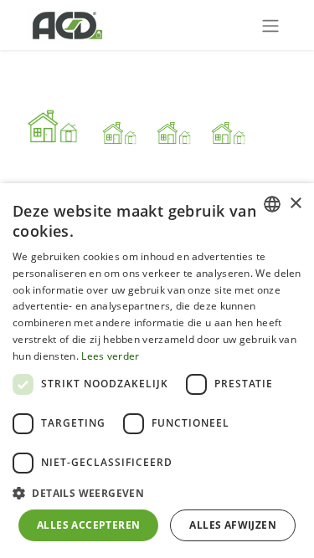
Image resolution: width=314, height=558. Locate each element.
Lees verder (110, 356)
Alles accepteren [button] (88, 525)
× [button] (295, 203)
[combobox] (272, 204)
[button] (157, 493)
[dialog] (157, 370)
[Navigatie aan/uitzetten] (270, 25)
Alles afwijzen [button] (232, 525)
